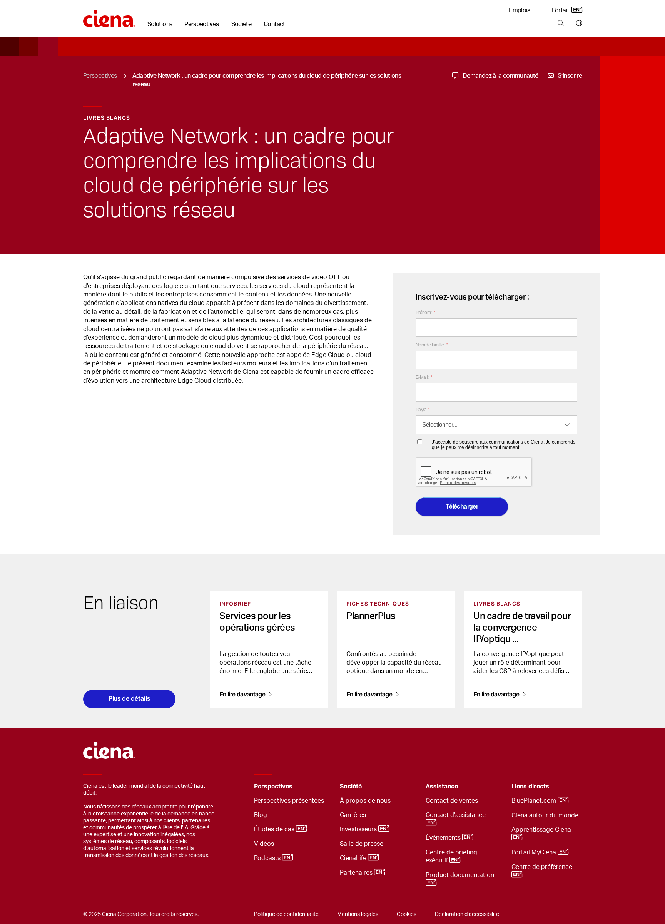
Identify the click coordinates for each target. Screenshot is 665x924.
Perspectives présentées (289, 801)
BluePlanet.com (534, 801)
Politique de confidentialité (286, 914)
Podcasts (268, 858)
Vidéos (264, 844)
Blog (260, 815)
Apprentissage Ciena (542, 830)
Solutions (159, 24)
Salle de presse (361, 844)
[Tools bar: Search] (560, 23)
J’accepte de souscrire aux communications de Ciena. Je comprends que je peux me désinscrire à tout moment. (503, 444)
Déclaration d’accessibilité (467, 914)
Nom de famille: (432, 345)
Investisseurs (359, 829)
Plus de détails (129, 699)
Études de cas (275, 829)
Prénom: (425, 312)
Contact (274, 24)
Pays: (422, 409)
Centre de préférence (542, 867)
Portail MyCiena (534, 852)
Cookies (406, 914)
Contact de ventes (452, 801)
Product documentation (461, 875)
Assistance (442, 786)
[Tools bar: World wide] (577, 23)
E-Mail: (424, 377)
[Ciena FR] (109, 15)
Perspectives (201, 24)
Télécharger (462, 506)
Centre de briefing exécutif (451, 856)
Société (241, 24)
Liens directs (530, 786)
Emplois (519, 10)
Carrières (353, 815)
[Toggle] (322, 787)
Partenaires (357, 873)
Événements (444, 838)
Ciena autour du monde (544, 815)
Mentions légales (357, 914)
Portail (561, 10)
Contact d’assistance (456, 815)
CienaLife (354, 858)
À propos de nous (365, 801)
